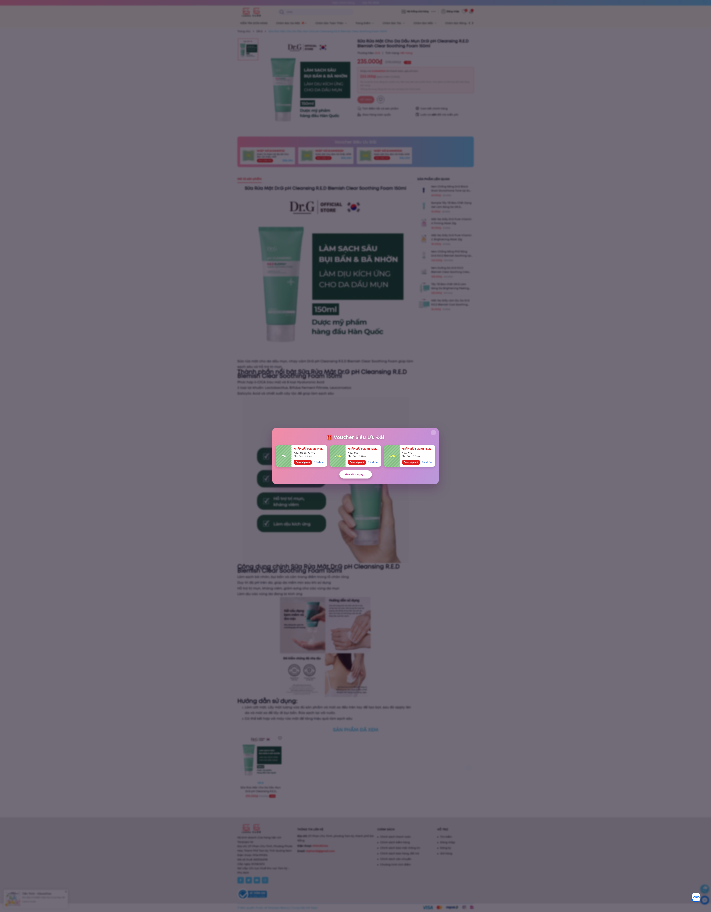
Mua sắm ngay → (356, 474)
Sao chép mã (303, 462)
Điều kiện (318, 462)
